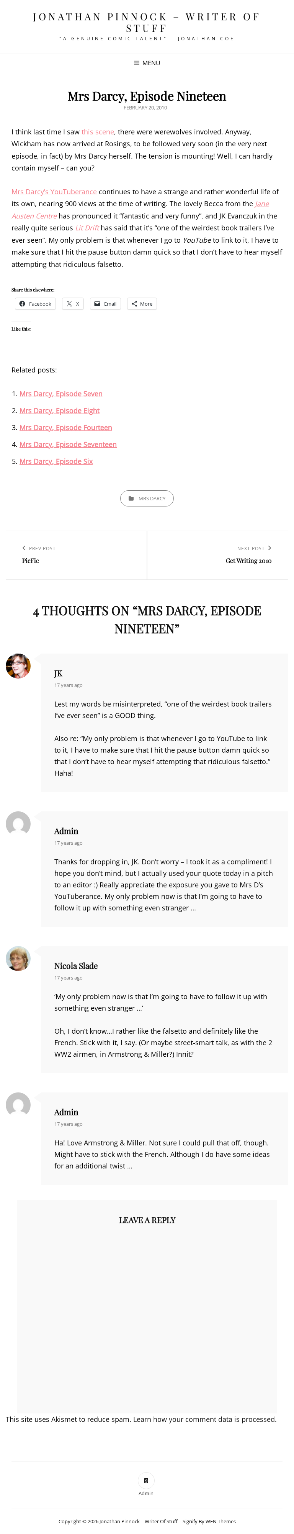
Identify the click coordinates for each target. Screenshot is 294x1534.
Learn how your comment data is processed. (205, 1419)
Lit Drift (87, 227)
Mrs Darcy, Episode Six (56, 461)
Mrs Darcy (152, 498)
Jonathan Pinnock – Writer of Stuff (147, 22)
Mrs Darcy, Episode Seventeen (68, 444)
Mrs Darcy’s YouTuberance (54, 191)
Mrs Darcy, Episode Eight (60, 410)
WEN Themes (221, 1521)
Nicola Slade (76, 965)
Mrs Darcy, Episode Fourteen (66, 427)
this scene (98, 131)
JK (58, 672)
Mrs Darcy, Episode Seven (61, 393)
